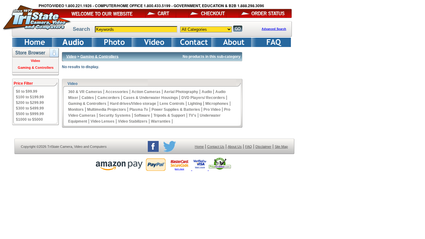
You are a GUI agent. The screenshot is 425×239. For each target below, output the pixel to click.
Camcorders (108, 98)
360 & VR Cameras (85, 92)
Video (35, 61)
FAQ (248, 146)
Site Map (281, 146)
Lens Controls (172, 103)
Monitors (76, 109)
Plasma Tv (138, 109)
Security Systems (115, 115)
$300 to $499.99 (30, 108)
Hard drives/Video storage (133, 103)
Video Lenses (102, 121)
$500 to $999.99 (30, 114)
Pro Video (212, 109)
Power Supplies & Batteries (176, 109)
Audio (207, 92)
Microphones (216, 103)
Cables (88, 98)
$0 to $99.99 (26, 91)
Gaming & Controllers (36, 67)
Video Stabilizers (132, 121)
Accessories (116, 92)
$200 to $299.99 (30, 103)
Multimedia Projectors (106, 109)
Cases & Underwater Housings (150, 98)
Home (199, 146)
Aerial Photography (181, 92)
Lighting (195, 103)
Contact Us (215, 146)
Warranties (160, 121)
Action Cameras (146, 92)
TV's (192, 115)
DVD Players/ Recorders (203, 98)
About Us (235, 146)
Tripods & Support (169, 115)
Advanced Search (274, 28)
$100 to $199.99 (30, 97)
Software (142, 115)
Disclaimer (263, 146)
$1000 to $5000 (29, 119)
